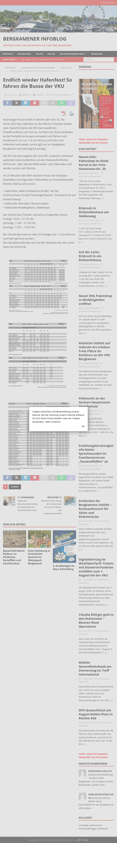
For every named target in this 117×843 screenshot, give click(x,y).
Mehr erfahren (53, 421)
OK (83, 426)
